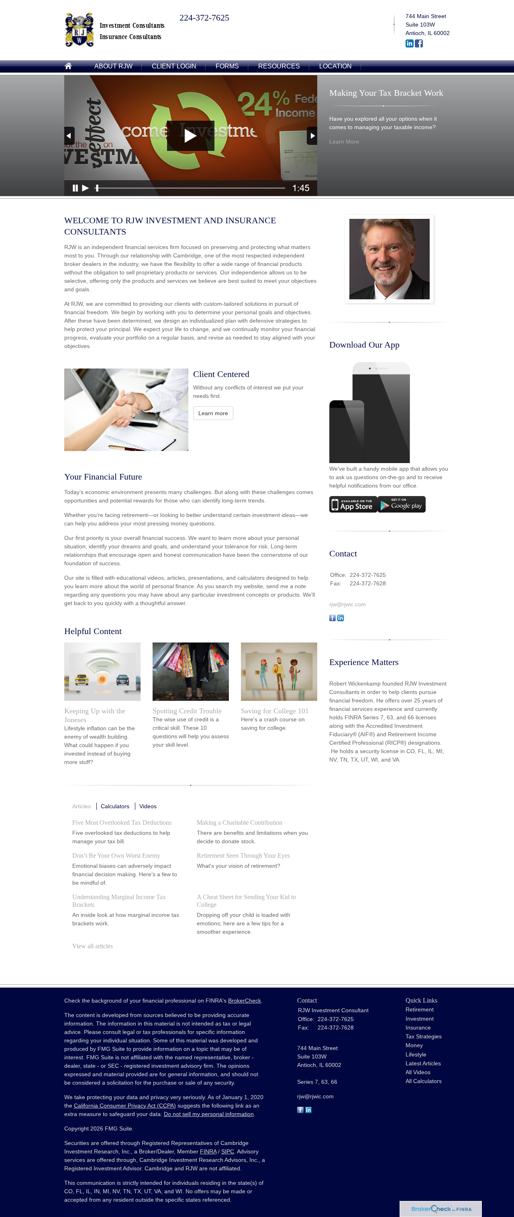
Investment (420, 1018)
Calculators (115, 806)
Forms (227, 66)
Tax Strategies (424, 1036)
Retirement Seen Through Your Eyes (243, 855)
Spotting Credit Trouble (187, 711)
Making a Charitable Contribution (239, 822)
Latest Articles (423, 1063)
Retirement (420, 1009)
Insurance (418, 1027)
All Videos (418, 1072)
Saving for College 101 (275, 711)
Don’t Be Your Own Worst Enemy (116, 855)
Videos (148, 806)
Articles (81, 806)
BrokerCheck (244, 1000)
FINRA (208, 1151)
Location (335, 66)
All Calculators (424, 1081)
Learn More (344, 141)
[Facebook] (419, 45)
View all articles (92, 946)
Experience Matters (364, 662)
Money (414, 1045)
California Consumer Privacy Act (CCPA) (125, 1105)
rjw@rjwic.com (347, 604)
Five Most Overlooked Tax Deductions (121, 822)
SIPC (227, 1151)
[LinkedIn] (410, 45)
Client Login (174, 66)
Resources (279, 66)
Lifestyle (416, 1054)
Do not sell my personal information (209, 1114)
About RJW (113, 66)
